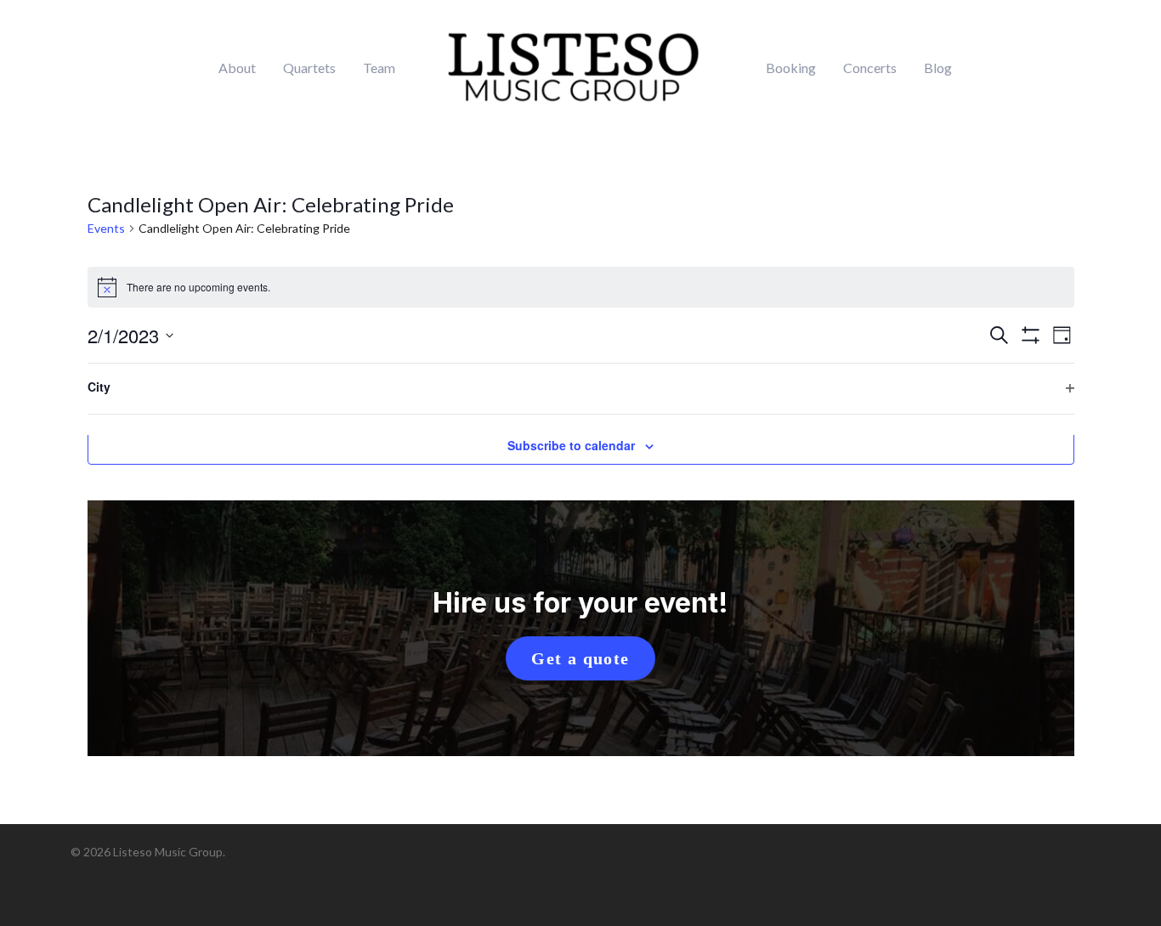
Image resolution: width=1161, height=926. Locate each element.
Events (106, 228)
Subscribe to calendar (571, 445)
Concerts (870, 68)
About (237, 68)
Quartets (309, 68)
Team (379, 68)
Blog (938, 68)
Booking (791, 68)
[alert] (581, 287)
